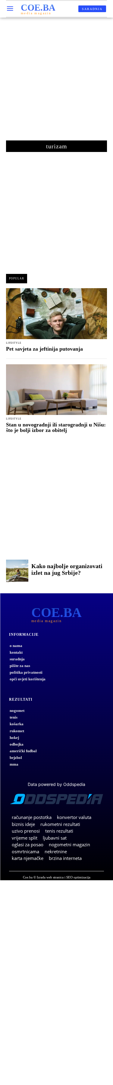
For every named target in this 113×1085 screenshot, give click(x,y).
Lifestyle (13, 343)
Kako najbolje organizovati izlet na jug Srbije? (66, 569)
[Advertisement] (56, 82)
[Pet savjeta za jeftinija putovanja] (56, 313)
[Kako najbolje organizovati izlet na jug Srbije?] (17, 571)
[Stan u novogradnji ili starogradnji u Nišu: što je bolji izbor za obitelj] (56, 389)
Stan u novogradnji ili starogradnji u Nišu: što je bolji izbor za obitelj (56, 427)
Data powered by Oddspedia (56, 784)
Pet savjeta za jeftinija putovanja (44, 349)
